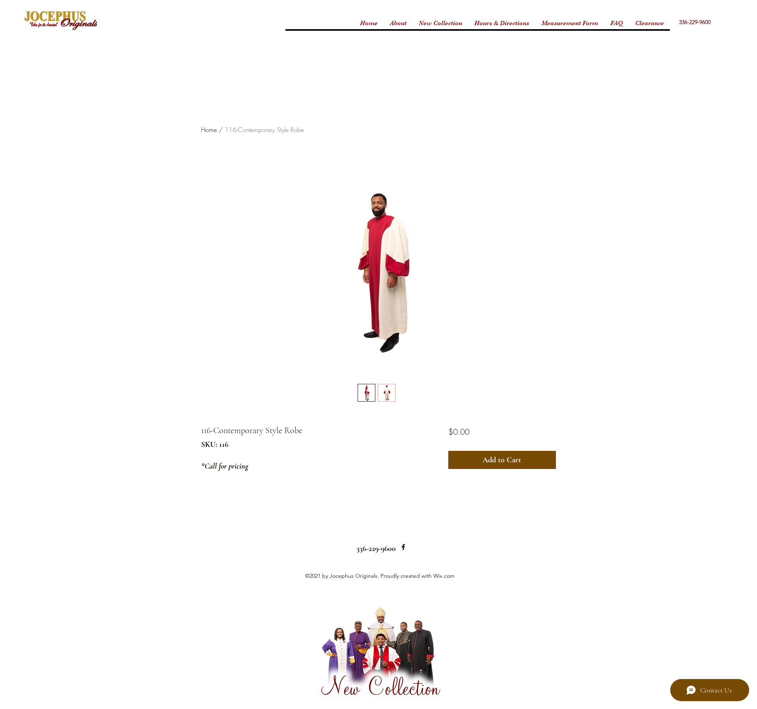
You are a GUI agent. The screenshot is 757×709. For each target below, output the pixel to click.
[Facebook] (403, 547)
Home (209, 129)
